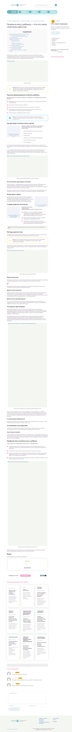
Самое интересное (53, 12)
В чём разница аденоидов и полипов (20, 36)
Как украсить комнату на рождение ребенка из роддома (27, 647)
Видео (11, 51)
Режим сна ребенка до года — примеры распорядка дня (41, 644)
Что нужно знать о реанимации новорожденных (41, 205)
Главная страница (55, 38)
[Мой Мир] (44, 575)
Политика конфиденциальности (59, 42)
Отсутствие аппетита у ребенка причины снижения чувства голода (13, 619)
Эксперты (54, 45)
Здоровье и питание (13, 12)
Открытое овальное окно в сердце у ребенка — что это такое (27, 620)
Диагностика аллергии (17, 43)
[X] (45, 575)
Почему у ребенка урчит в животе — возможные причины (41, 594)
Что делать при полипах (15, 45)
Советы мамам (34, 12)
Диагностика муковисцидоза (18, 44)
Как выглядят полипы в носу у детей (17, 35)
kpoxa (15, 5)
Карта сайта (54, 39)
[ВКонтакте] (41, 575)
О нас (53, 41)
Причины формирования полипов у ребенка (19, 34)
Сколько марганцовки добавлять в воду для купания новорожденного (41, 619)
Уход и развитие (24, 12)
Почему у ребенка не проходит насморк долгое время (13, 643)
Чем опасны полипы (16, 48)
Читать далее (55, 32)
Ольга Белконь (27, 567)
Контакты (54, 40)
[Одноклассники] (42, 575)
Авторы (53, 43)
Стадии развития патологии (16, 38)
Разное (43, 11)
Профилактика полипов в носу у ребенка (18, 49)
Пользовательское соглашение (12, 729)
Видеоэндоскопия (16, 40)
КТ (12, 42)
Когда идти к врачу (14, 37)
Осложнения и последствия (15, 47)
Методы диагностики (14, 39)
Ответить (17, 672)
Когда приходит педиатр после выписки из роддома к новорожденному (13, 216)
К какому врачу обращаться (18, 46)
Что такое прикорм (59, 24)
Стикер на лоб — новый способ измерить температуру (12, 592)
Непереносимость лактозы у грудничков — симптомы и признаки (13, 135)
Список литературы (26, 590)
